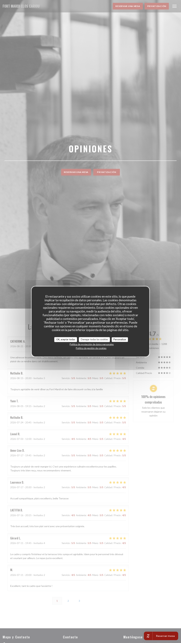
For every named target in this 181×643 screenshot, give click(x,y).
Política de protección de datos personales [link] (92, 344)
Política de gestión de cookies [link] (91, 348)
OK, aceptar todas (65, 339)
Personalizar (119, 339)
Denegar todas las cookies (94, 339)
